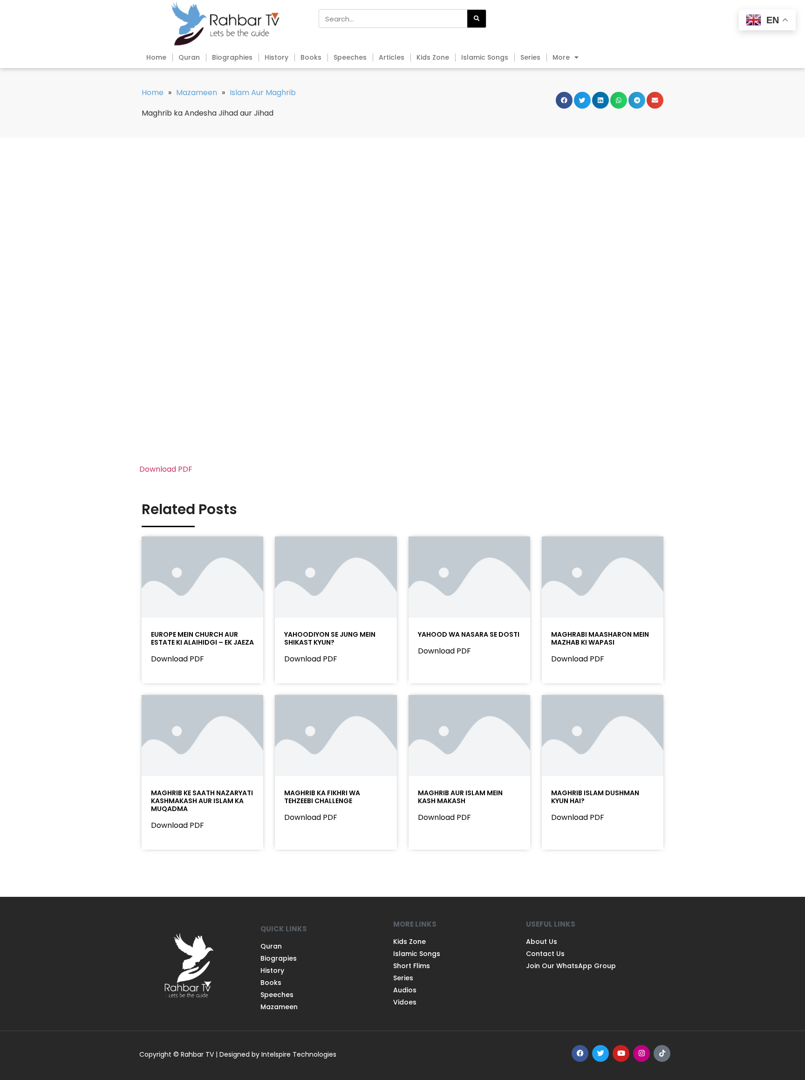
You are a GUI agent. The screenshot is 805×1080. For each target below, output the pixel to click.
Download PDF (165, 469)
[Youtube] (621, 1053)
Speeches (350, 57)
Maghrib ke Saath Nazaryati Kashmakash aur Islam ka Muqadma (202, 800)
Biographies (232, 57)
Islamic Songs (484, 57)
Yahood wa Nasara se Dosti (468, 634)
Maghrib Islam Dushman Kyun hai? (595, 796)
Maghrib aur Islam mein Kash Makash (460, 796)
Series (530, 57)
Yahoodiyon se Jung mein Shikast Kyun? (329, 638)
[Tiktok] (662, 1053)
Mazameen (196, 92)
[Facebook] (580, 1053)
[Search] (476, 19)
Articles (391, 57)
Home (156, 57)
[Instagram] (641, 1053)
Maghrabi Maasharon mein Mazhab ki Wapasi (600, 638)
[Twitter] (600, 1053)
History (276, 57)
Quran (189, 57)
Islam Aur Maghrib (263, 92)
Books (310, 57)
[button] (564, 100)
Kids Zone (432, 57)
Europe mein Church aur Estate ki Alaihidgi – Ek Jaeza (202, 638)
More (561, 57)
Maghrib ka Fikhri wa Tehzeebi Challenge (322, 796)
